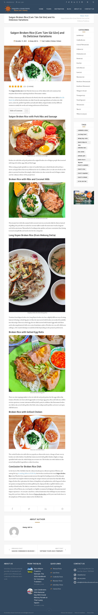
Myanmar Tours (57, 581)
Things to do (80, 91)
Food (86, 16)
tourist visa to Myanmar (81, 160)
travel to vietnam (82, 177)
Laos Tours (56, 573)
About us (78, 9)
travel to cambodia (83, 165)
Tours (48, 9)
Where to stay (81, 114)
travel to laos (81, 169)
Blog (69, 9)
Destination (59, 9)
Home (41, 9)
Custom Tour (57, 589)
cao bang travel (82, 135)
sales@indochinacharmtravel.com (87, 582)
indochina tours (82, 148)
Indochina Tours (58, 585)
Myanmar (79, 77)
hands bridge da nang (82, 142)
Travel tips (80, 100)
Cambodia (80, 40)
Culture (79, 49)
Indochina (80, 68)
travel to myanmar (83, 173)
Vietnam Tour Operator (66, 613)
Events (78, 58)
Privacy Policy (90, 613)
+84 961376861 (81, 578)
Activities (79, 35)
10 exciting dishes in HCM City (27, 473)
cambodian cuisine (83, 131)
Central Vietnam (81, 44)
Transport (80, 95)
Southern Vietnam (50, 41)
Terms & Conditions (80, 613)
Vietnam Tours (57, 568)
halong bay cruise (82, 139)
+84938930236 (81, 575)
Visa (78, 109)
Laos (78, 72)
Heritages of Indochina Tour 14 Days (84, 201)
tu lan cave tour (82, 182)
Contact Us (89, 9)
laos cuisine (81, 152)
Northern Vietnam (82, 81)
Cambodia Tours (58, 577)
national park (81, 156)
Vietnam (58, 41)
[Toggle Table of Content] (25, 110)
